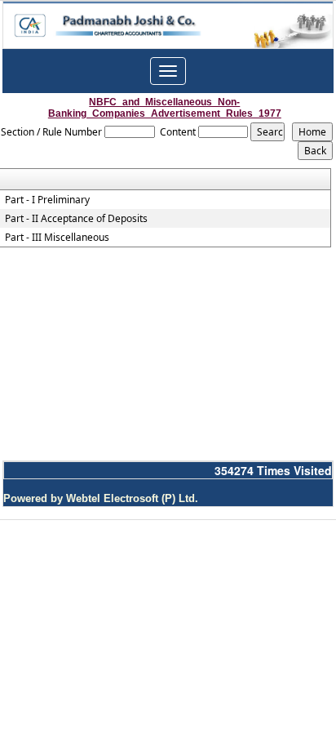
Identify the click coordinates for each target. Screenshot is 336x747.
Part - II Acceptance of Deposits (76, 218)
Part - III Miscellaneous (57, 237)
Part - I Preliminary (47, 200)
